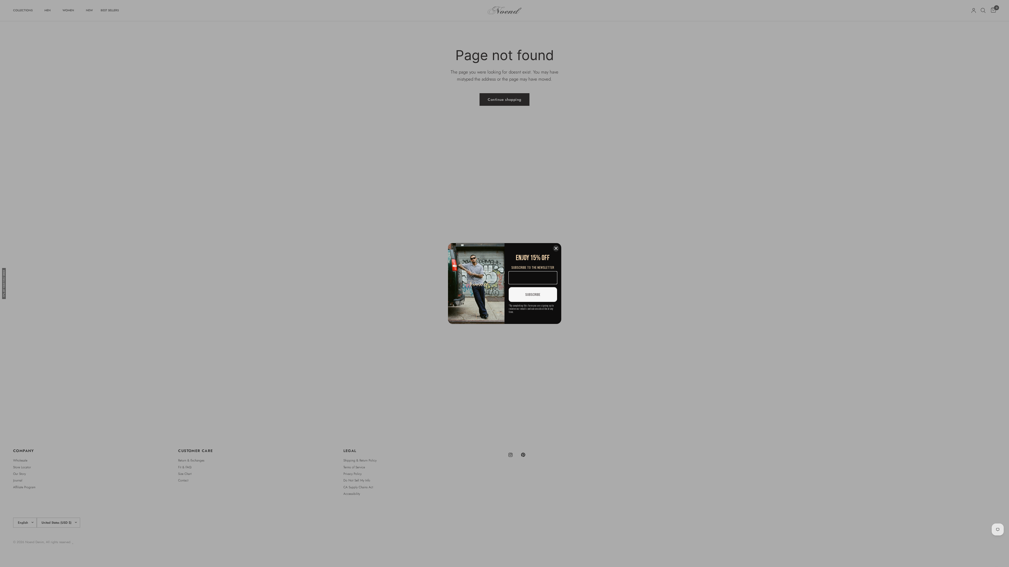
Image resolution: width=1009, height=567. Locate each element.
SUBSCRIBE (532, 294)
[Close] (556, 248)
